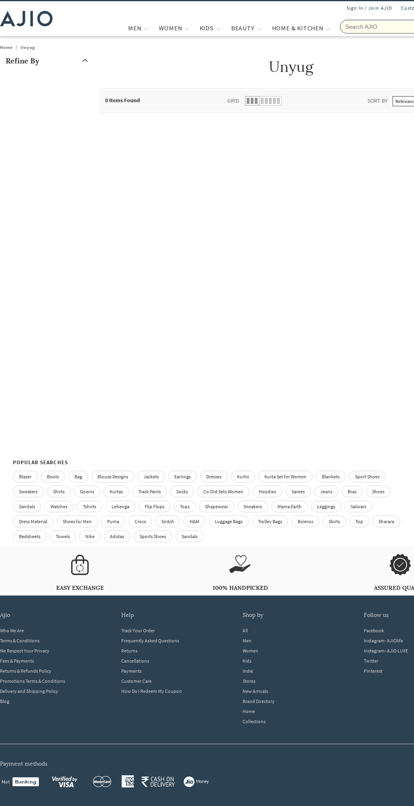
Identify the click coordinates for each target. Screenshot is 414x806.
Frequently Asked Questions (150, 641)
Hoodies (267, 491)
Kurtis (243, 476)
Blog (4, 701)
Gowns (87, 491)
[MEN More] (146, 28)
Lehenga (120, 506)
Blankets (331, 476)
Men (247, 641)
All (245, 630)
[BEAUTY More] (259, 28)
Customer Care (136, 681)
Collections (254, 721)
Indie (248, 671)
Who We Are (12, 630)
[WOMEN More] (187, 28)
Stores (249, 681)
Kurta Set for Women (285, 476)
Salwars (358, 506)
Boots (53, 476)
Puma (113, 521)
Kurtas (116, 491)
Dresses (214, 476)
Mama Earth (289, 506)
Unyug (28, 47)
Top (359, 521)
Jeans (326, 491)
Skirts (334, 521)
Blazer (25, 476)
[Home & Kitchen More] (328, 28)
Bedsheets (29, 536)
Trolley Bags (270, 521)
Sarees (298, 491)
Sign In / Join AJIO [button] (369, 8)
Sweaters (28, 491)
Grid (233, 100)
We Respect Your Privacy (24, 651)
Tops (185, 506)
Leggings (326, 506)
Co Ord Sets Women (223, 491)
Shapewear (216, 506)
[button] (48, 60)
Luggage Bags (229, 521)
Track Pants (149, 491)
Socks (182, 491)
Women (250, 651)
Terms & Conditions (20, 641)
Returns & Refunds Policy (25, 671)
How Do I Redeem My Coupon (151, 691)
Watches (59, 506)
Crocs (140, 521)
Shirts (59, 491)
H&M (194, 521)
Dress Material (33, 521)
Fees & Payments (17, 661)
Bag (78, 476)
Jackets (151, 476)
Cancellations (135, 661)
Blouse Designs (112, 476)
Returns (129, 651)
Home (6, 47)
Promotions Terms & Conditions (32, 681)
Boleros (305, 521)
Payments (131, 671)
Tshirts (89, 506)
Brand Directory (259, 701)
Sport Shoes (367, 476)
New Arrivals (255, 691)
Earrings (182, 476)
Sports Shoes (152, 536)
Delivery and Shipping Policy (29, 691)
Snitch (167, 521)
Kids (247, 661)
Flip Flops (155, 506)
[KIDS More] (218, 28)
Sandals (27, 506)
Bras (352, 491)
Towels (63, 536)
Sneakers (252, 506)
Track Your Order (138, 630)
